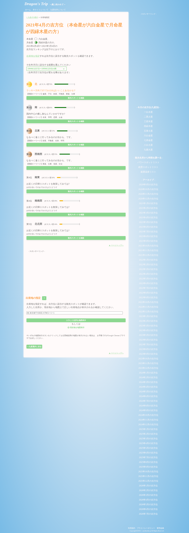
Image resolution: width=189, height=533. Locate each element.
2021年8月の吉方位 (148, 236)
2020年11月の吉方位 (148, 194)
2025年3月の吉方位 (148, 438)
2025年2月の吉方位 (148, 434)
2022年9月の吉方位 (148, 297)
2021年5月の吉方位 (148, 222)
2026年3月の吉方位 (148, 495)
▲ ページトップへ (116, 245)
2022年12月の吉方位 (148, 311)
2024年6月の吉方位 (148, 396)
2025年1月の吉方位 (148, 429)
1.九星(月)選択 (32, 17)
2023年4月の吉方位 (148, 330)
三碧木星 (148, 121)
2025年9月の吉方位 (148, 467)
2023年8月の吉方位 (148, 349)
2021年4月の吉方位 (148, 217)
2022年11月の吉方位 (148, 307)
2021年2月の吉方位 (148, 208)
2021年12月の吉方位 (148, 255)
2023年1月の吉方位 (148, 316)
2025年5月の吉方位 (148, 448)
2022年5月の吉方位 (148, 278)
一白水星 (148, 112)
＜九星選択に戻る (34, 347)
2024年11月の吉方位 (148, 420)
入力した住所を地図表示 (76, 320)
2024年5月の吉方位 (148, 391)
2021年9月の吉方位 (148, 241)
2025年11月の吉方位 (148, 476)
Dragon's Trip (44, 4)
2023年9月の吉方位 (148, 354)
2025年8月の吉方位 (148, 462)
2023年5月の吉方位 (148, 335)
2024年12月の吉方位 (148, 424)
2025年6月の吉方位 (148, 453)
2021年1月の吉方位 (148, 203)
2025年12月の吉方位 (148, 481)
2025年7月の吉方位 (148, 457)
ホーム (28, 10)
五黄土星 (148, 131)
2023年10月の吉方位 (148, 358)
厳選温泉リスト (148, 172)
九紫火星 (148, 149)
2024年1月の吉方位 (148, 373)
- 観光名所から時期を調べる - (148, 157)
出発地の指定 (36, 298)
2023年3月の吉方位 (148, 325)
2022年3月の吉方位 (148, 269)
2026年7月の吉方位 (148, 514)
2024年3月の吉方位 (148, 382)
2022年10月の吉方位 (148, 302)
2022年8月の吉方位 (148, 293)
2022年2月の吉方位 (148, 264)
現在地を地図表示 (76, 327)
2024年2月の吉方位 (148, 377)
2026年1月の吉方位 (148, 485)
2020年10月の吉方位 (148, 189)
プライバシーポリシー (146, 528)
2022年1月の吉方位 (148, 260)
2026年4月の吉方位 (148, 500)
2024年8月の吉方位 (148, 405)
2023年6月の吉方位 (148, 340)
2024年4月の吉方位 (148, 387)
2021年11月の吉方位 (148, 250)
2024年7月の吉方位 (148, 401)
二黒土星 (148, 117)
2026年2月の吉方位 (148, 490)
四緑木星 (148, 126)
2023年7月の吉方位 (148, 344)
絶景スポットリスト (148, 167)
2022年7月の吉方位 (148, 288)
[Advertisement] (76, 272)
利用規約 (131, 528)
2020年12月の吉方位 (148, 198)
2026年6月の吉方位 (148, 509)
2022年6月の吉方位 (148, 283)
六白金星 (148, 135)
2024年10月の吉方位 (148, 415)
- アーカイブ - (148, 180)
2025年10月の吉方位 (148, 471)
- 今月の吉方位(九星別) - (148, 107)
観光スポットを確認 (76, 98)
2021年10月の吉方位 (148, 245)
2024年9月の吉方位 (148, 410)
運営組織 (160, 528)
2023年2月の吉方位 (148, 321)
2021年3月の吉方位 (148, 213)
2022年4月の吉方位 (148, 274)
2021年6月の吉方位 (148, 227)
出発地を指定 (33, 56)
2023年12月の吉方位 (148, 368)
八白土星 (148, 145)
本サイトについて (40, 10)
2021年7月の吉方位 (148, 231)
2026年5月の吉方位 (148, 504)
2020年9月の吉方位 (148, 184)
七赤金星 (148, 140)
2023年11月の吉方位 (148, 363)
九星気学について (58, 10)
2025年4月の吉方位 (148, 443)
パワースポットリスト (148, 162)
